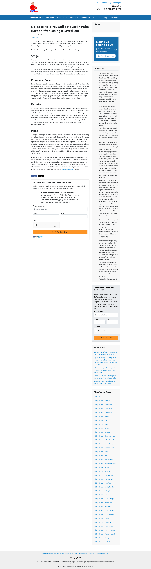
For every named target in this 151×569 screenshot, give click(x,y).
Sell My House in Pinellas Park (103, 479)
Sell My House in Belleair (101, 401)
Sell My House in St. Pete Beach (104, 514)
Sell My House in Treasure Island (104, 534)
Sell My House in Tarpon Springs (104, 522)
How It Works (62, 17)
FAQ (105, 17)
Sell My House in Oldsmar (102, 471)
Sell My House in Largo (101, 452)
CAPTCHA (36, 220)
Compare (74, 17)
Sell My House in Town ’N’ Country (105, 530)
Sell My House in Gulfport (102, 424)
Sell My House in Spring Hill (102, 507)
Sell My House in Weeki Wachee (104, 542)
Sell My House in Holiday (102, 428)
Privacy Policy (101, 554)
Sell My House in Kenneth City (103, 444)
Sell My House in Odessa (101, 467)
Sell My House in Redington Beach (105, 487)
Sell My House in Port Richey (103, 483)
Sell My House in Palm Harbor (103, 475)
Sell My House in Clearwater (103, 412)
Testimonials (85, 17)
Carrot (91, 566)
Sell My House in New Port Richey (105, 463)
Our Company (117, 3)
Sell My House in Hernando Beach (104, 436)
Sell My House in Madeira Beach (104, 459)
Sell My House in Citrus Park (103, 409)
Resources (92, 554)
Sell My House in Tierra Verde (103, 526)
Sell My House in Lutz (100, 456)
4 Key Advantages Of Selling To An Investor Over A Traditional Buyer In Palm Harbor (105, 370)
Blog (108, 554)
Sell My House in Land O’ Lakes (104, 448)
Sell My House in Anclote (101, 397)
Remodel (97, 17)
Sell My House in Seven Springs (104, 499)
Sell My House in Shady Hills (103, 503)
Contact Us (113, 17)
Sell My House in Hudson (102, 432)
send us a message (68, 169)
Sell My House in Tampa (101, 518)
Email (63, 213)
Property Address (39, 206)
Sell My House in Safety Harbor (104, 491)
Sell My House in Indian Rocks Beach (105, 440)
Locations (50, 17)
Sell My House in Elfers (101, 420)
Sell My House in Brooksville (103, 405)
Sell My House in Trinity (101, 538)
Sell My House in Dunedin (102, 416)
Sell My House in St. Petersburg (104, 510)
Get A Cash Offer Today (103, 3)
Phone (35, 213)
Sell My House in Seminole (102, 495)
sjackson (36, 37)
